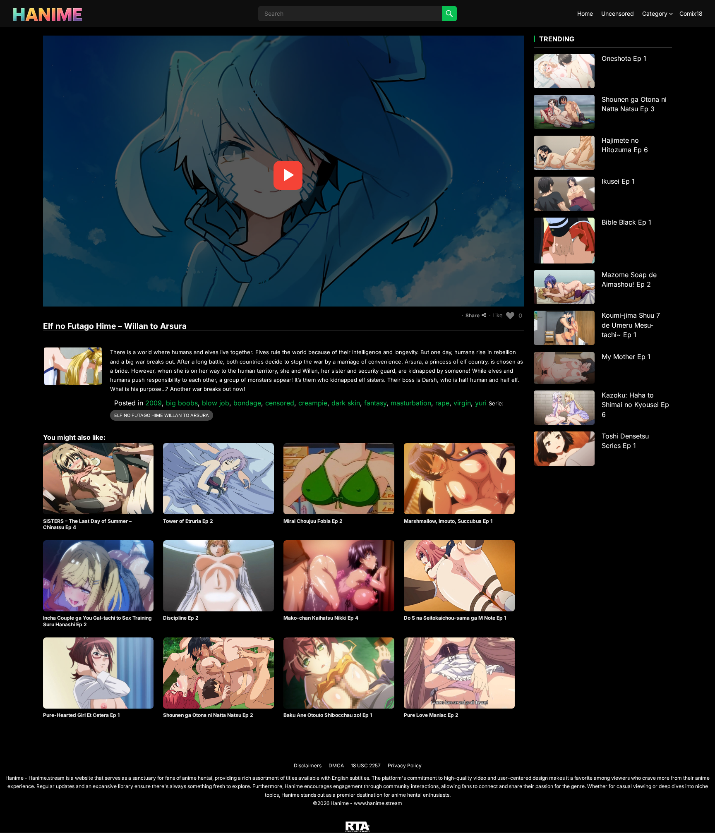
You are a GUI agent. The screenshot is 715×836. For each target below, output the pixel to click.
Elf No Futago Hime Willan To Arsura (161, 415)
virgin (462, 403)
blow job (215, 403)
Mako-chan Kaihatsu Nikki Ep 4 (320, 618)
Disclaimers (308, 765)
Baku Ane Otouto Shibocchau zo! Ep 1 (327, 715)
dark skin (345, 403)
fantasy (375, 403)
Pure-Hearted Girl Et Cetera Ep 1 (81, 715)
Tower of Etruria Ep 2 (188, 521)
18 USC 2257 (366, 765)
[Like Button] (510, 315)
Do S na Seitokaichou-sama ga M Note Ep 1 (455, 618)
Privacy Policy (405, 765)
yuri (481, 403)
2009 (153, 403)
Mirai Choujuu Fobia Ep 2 (313, 521)
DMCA (336, 765)
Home (585, 13)
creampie (312, 403)
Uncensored (617, 13)
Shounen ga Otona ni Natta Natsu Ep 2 (208, 715)
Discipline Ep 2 (181, 618)
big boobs (182, 403)
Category (654, 13)
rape (442, 403)
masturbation (411, 403)
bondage (247, 403)
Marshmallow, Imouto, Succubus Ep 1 (448, 521)
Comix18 (691, 13)
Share (472, 315)
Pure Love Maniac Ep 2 (431, 715)
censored (279, 403)
